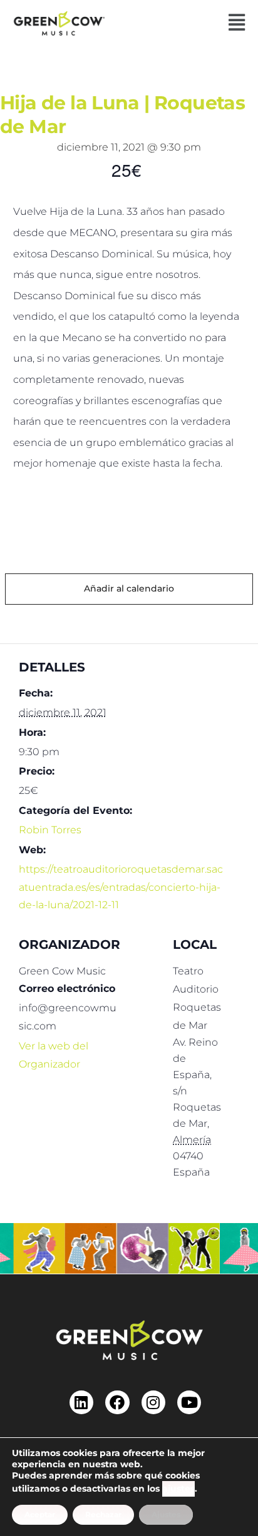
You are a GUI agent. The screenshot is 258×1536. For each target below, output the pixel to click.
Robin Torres (50, 830)
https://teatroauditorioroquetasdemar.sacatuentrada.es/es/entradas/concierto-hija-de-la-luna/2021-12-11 (121, 887)
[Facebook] (117, 1402)
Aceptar (39, 1514)
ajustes (178, 1488)
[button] (237, 22)
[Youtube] (189, 1402)
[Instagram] (153, 1402)
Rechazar (103, 1514)
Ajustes (166, 1514)
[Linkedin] (81, 1402)
